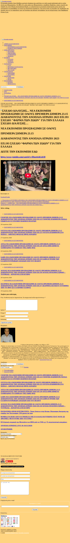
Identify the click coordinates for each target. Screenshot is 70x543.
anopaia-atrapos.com (11, 533)
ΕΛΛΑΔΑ (10, 59)
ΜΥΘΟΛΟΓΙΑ (12, 84)
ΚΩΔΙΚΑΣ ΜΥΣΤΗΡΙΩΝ (15, 48)
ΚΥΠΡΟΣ (10, 61)
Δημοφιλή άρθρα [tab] (8, 371)
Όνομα (3, 313)
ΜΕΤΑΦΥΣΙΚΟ (12, 68)
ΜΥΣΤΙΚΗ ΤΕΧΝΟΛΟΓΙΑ (15, 67)
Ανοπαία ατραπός (23, 533)
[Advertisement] (35, 26)
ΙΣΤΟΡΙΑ (10, 82)
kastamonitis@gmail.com (46, 359)
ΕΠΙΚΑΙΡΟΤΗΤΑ (9, 50)
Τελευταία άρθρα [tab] (8, 370)
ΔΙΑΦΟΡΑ (10, 56)
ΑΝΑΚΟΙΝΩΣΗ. (7, 429)
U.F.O (9, 65)
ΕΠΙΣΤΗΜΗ (11, 73)
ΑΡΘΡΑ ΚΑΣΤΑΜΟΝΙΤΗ (11, 44)
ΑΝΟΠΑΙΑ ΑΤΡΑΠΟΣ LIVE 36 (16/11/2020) (16, 425)
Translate (26, 367)
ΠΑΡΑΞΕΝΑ (8, 64)
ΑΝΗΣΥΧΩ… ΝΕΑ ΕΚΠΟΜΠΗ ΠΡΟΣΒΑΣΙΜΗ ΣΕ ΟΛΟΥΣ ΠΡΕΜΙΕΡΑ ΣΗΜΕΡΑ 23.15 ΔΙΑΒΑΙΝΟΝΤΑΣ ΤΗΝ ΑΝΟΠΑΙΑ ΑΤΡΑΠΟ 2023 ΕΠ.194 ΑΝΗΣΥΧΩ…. (30, 204)
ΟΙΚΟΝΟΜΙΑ (12, 53)
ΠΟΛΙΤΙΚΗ (11, 51)
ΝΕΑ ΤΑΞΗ (11, 70)
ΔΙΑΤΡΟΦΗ (7, 76)
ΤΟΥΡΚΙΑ (11, 62)
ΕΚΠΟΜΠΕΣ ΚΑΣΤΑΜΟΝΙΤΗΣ (17, 47)
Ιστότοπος (3, 319)
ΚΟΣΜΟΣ (7, 57)
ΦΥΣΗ (9, 79)
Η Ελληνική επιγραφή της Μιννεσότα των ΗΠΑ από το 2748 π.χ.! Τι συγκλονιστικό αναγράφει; (34, 422)
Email (3, 316)
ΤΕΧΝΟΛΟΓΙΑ (8, 71)
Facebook (3, 197)
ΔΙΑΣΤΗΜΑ (11, 74)
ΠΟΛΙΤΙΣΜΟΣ (8, 81)
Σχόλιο (3, 310)
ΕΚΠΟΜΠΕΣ (8, 45)
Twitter (8, 197)
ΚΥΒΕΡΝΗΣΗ (12, 54)
